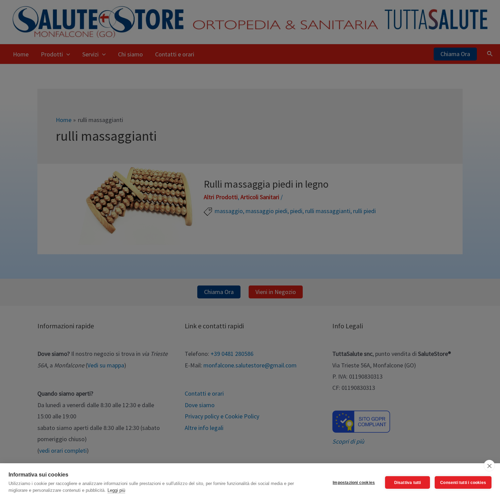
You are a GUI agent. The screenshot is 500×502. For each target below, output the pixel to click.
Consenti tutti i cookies (463, 482)
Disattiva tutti (407, 482)
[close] (489, 465)
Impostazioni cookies (354, 482)
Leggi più (116, 490)
